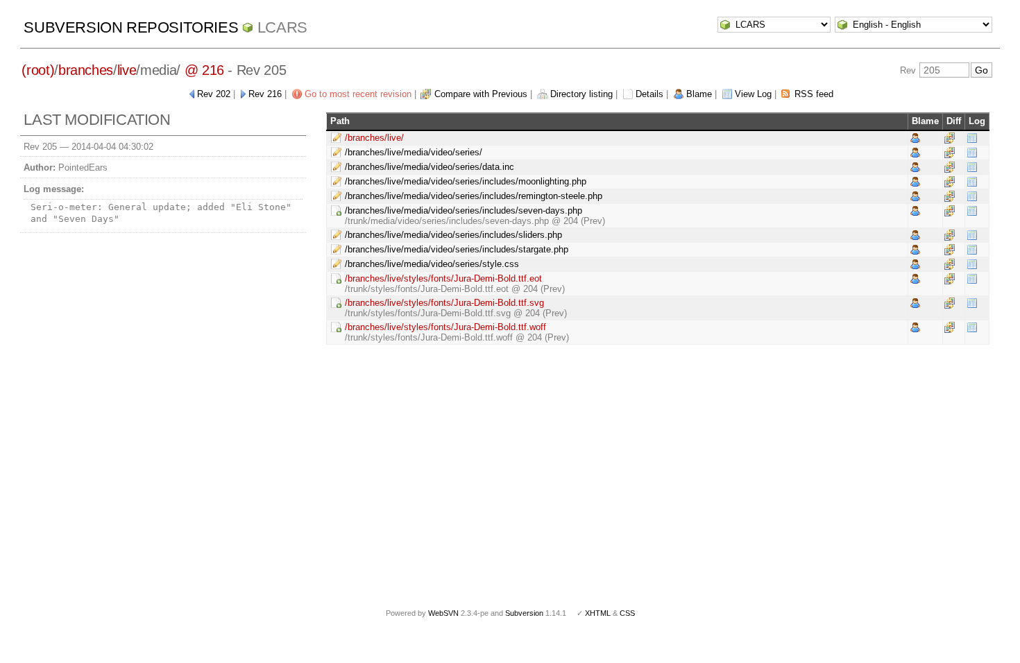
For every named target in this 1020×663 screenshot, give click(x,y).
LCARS (282, 27)
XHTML (598, 613)
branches (85, 70)
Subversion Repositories (131, 27)
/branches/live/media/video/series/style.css (432, 264)
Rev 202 (213, 94)
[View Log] (972, 137)
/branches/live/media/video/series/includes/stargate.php (456, 249)
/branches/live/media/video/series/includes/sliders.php (453, 235)
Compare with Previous (480, 94)
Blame (699, 94)
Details (649, 94)
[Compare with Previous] (949, 137)
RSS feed (813, 94)
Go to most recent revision (358, 94)
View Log (753, 94)
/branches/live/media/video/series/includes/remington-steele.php (473, 196)
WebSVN (443, 613)
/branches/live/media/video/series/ (413, 152)
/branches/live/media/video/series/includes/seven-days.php (463, 210)
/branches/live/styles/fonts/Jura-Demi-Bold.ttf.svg (444, 303)
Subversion (524, 613)
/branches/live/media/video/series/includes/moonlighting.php (465, 181)
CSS (627, 613)
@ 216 (204, 70)
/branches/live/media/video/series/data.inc (429, 167)
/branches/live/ (374, 137)
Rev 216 (265, 94)
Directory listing (581, 94)
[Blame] (915, 137)
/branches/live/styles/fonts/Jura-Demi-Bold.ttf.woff (445, 327)
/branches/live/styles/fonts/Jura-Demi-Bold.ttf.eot (443, 278)
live (127, 70)
